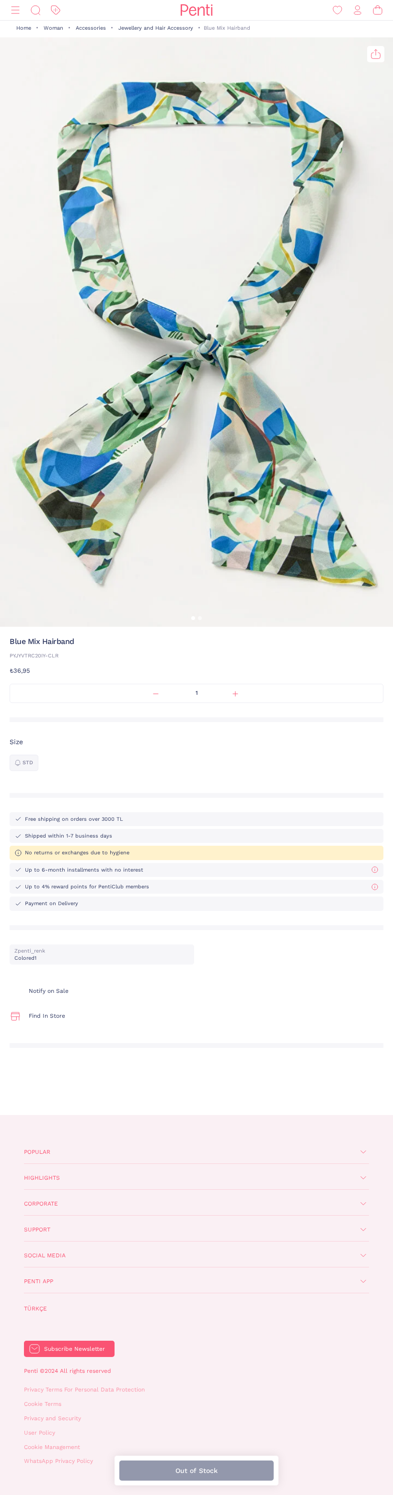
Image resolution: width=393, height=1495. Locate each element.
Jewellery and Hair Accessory (155, 28)
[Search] (35, 10)
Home (23, 28)
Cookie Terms (42, 1404)
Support (37, 1229)
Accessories (91, 28)
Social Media (45, 1255)
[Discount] (55, 10)
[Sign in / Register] (357, 10)
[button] (193, 618)
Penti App (38, 1281)
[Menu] (15, 10)
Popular (37, 1152)
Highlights (42, 1177)
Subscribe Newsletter (74, 1349)
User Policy (39, 1432)
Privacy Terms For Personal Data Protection (84, 1389)
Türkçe (35, 1308)
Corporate (41, 1203)
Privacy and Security (52, 1418)
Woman (53, 28)
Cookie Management (52, 1447)
